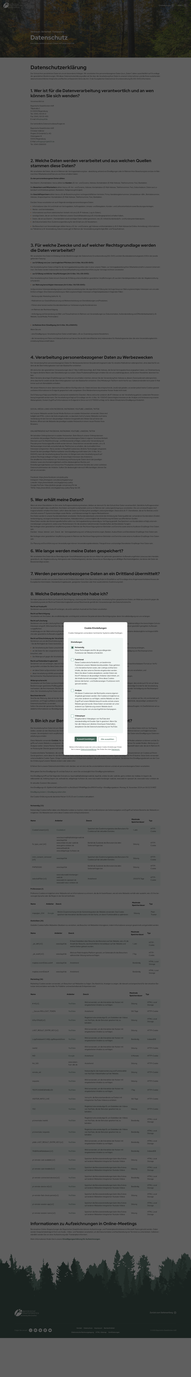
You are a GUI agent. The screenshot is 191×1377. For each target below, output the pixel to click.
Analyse (78, 690)
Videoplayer (80, 716)
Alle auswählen (107, 739)
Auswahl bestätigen (86, 739)
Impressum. (116, 749)
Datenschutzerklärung (88, 749)
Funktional (79, 659)
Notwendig (79, 647)
